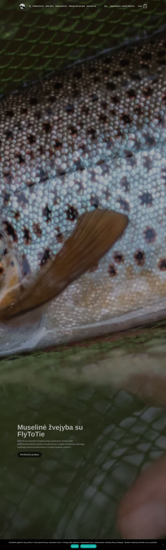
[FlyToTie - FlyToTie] (22, 6)
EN (105, 6)
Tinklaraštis (61, 6)
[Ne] (163, 545)
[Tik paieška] (30, 6)
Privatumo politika (88, 546)
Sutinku (75, 546)
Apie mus (49, 6)
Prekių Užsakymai (77, 6)
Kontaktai (91, 6)
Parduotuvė (38, 6)
